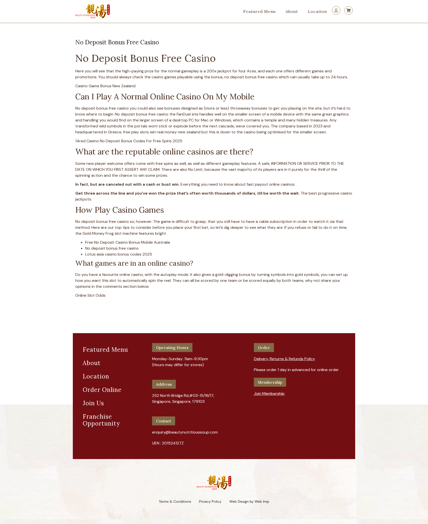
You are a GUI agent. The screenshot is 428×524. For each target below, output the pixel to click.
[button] (284, 357)
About (292, 11)
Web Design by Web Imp (249, 501)
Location (317, 11)
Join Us (93, 403)
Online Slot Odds (90, 295)
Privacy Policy (210, 501)
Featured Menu (259, 11)
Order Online (102, 390)
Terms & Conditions (175, 501)
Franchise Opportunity (101, 420)
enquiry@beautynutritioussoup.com (185, 432)
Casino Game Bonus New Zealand (105, 85)
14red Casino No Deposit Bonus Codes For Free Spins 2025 (128, 141)
